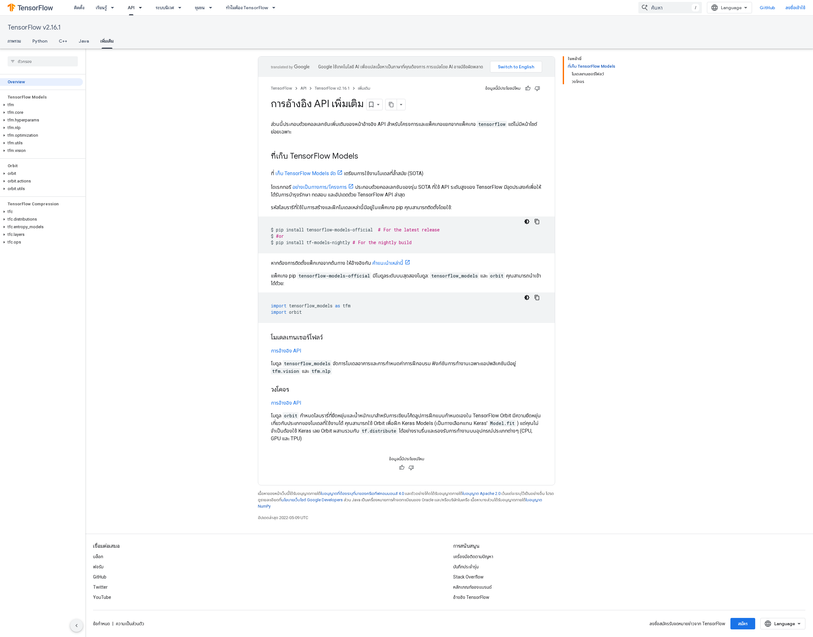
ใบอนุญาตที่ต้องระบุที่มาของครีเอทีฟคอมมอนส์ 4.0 (362, 493)
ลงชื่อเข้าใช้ (795, 7)
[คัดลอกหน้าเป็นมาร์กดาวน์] (391, 104)
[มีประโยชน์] (528, 88)
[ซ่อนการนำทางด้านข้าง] (76, 625)
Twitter (100, 587)
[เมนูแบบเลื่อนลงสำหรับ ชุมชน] (212, 7)
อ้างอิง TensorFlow (471, 597)
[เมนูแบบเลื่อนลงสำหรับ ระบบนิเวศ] (181, 7)
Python (39, 41)
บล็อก (98, 556)
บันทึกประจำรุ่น (466, 566)
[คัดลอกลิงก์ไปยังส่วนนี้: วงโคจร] (295, 390)
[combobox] (670, 7)
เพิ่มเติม (107, 41)
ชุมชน (200, 7)
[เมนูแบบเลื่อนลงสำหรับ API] (142, 7)
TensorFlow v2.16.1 (34, 27)
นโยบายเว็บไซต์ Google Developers (312, 499)
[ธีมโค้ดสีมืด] (527, 221)
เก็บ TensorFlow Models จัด (305, 173)
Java (84, 41)
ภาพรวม (14, 41)
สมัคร (743, 624)
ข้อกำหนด (101, 623)
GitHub (767, 7)
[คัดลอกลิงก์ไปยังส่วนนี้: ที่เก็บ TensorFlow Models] (364, 157)
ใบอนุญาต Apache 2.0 (481, 493)
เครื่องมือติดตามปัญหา (473, 556)
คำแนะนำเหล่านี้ (387, 263)
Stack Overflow (468, 576)
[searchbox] (43, 61)
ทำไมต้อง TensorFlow (247, 7)
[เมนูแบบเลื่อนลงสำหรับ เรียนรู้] (114, 7)
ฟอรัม (98, 566)
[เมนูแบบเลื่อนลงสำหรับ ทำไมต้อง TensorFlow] (275, 7)
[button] (41, 105)
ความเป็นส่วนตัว (130, 623)
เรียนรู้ (101, 7)
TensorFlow (281, 88)
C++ (63, 41)
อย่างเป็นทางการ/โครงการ (319, 187)
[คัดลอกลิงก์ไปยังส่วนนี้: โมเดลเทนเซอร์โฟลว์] (329, 338)
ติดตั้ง (79, 7)
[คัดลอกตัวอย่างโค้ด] (537, 221)
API (131, 7)
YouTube (102, 597)
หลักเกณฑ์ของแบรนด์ (472, 587)
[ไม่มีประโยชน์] (537, 88)
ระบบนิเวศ (165, 7)
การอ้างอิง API (286, 351)
